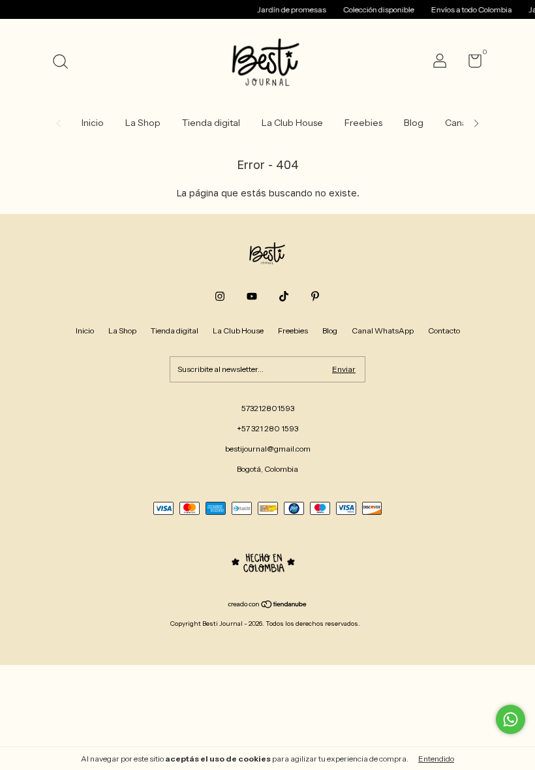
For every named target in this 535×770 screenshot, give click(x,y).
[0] (470, 63)
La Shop (142, 123)
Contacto (444, 330)
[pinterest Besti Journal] (315, 296)
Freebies (363, 123)
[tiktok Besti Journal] (284, 296)
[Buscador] (65, 63)
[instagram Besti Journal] (220, 296)
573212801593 (267, 408)
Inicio (93, 123)
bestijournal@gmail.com (268, 449)
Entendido (436, 758)
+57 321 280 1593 (267, 428)
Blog (413, 123)
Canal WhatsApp (383, 330)
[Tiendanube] (268, 605)
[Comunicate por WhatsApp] (510, 719)
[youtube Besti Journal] (252, 296)
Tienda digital (211, 123)
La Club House (292, 123)
